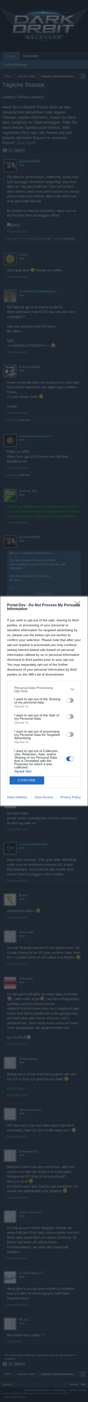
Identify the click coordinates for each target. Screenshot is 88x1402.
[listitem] (44, 689)
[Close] (78, 605)
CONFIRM (26, 780)
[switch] (70, 700)
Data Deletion (17, 797)
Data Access (44, 797)
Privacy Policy (70, 797)
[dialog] (44, 701)
